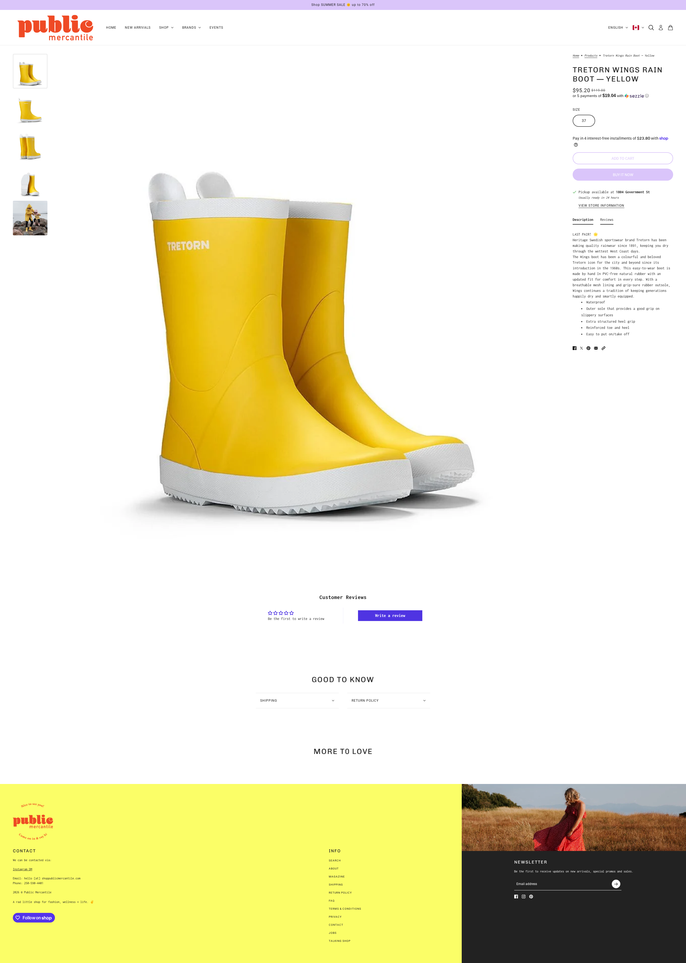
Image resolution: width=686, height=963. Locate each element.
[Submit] (616, 884)
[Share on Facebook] (574, 348)
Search (335, 860)
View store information (601, 205)
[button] (623, 95)
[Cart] (670, 27)
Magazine (337, 876)
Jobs (333, 932)
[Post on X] (581, 348)
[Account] (660, 27)
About (334, 868)
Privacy (335, 916)
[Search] (651, 27)
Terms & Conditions (345, 908)
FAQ (332, 900)
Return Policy (340, 892)
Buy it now (623, 175)
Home (576, 55)
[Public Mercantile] (55, 27)
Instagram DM (22, 869)
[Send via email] (596, 348)
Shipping (336, 884)
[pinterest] (531, 896)
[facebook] (516, 896)
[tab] (583, 221)
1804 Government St (633, 192)
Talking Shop (340, 940)
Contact (336, 924)
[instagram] (524, 896)
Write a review (390, 615)
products (590, 55)
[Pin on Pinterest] (588, 348)
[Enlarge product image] (308, 306)
